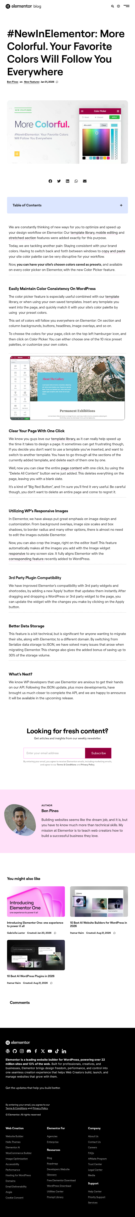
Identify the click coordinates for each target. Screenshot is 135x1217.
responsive (17, 553)
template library (82, 232)
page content (71, 468)
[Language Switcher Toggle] (118, 6)
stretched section (22, 238)
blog (37, 6)
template (112, 296)
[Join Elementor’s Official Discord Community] (29, 1051)
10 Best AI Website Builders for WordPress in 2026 (98, 924)
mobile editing (107, 232)
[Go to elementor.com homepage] (19, 6)
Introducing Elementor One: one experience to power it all (35, 924)
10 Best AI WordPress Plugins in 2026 (30, 976)
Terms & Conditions (66, 764)
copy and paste (113, 251)
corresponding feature (26, 559)
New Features (31, 81)
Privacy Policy (87, 764)
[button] (126, 6)
